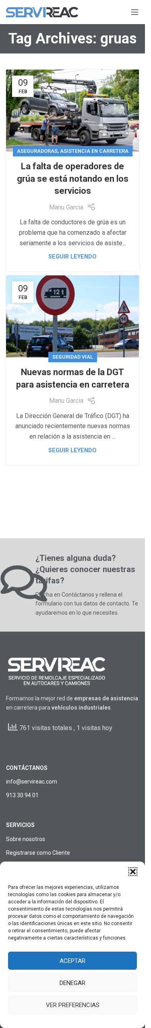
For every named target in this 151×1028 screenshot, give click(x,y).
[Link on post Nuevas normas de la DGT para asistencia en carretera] (72, 316)
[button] (133, 872)
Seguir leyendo (72, 256)
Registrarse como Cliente (38, 852)
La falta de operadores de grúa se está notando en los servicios (72, 178)
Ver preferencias (72, 1005)
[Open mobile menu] (135, 12)
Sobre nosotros (25, 839)
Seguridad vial (72, 357)
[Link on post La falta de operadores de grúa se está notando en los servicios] (72, 111)
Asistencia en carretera (94, 151)
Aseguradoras (37, 151)
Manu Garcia (66, 207)
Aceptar (72, 960)
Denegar (72, 983)
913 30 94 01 (22, 795)
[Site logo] (42, 11)
